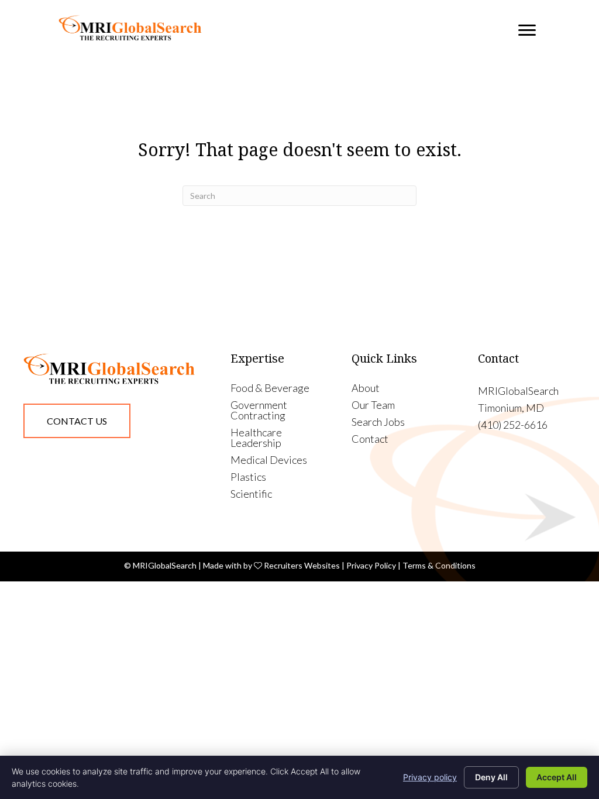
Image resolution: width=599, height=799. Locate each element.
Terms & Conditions (439, 565)
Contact (370, 439)
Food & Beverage (269, 388)
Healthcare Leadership (256, 438)
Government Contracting (258, 410)
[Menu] (527, 30)
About (366, 388)
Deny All (491, 777)
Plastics (248, 477)
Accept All (556, 777)
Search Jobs (378, 422)
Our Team (373, 405)
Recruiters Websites (302, 565)
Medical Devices (268, 460)
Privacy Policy (371, 565)
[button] (76, 421)
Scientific (251, 494)
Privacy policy (430, 777)
